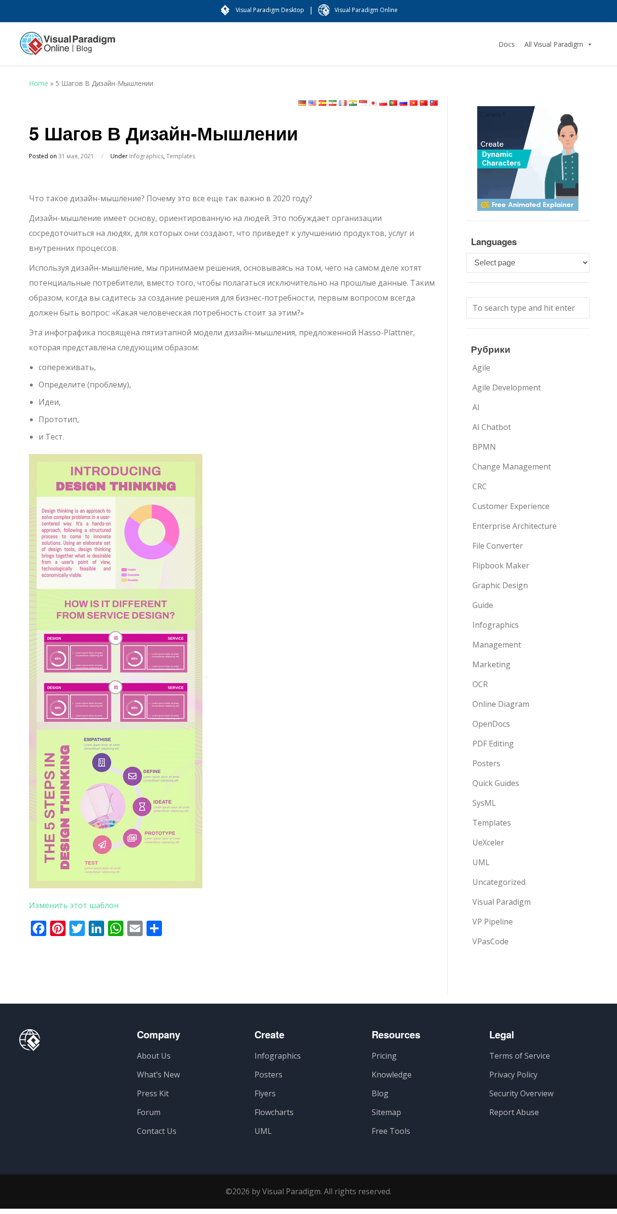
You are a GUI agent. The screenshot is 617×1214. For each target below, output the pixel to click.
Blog (380, 1093)
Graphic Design (500, 585)
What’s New (158, 1074)
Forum (149, 1112)
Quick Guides (495, 783)
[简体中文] (424, 103)
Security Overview (521, 1093)
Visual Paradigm (501, 902)
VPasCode (490, 941)
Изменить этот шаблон (74, 905)
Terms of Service (519, 1055)
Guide (482, 605)
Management (496, 644)
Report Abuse (514, 1112)
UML (481, 862)
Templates (180, 156)
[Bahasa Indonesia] (363, 103)
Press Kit (153, 1093)
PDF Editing (493, 743)
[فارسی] (332, 103)
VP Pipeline (492, 921)
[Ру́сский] (403, 103)
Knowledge (392, 1074)
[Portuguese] (393, 103)
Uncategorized (498, 882)
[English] (312, 103)
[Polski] (383, 103)
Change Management (511, 466)
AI (476, 407)
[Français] (343, 103)
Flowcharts (274, 1112)
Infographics (146, 156)
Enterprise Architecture (514, 526)
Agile (481, 367)
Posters (486, 763)
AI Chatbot (491, 427)
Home (38, 83)
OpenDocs (491, 723)
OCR (480, 684)
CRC (479, 486)
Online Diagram (500, 704)
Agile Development (506, 387)
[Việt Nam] (413, 103)
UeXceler (488, 842)
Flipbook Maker (500, 565)
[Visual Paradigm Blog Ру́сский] (67, 48)
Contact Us (156, 1131)
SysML (484, 803)
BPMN (484, 446)
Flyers (265, 1093)
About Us (154, 1055)
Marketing (491, 664)
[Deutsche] (302, 103)
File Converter (497, 545)
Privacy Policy (513, 1074)
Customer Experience (511, 506)
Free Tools (391, 1131)
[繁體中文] (434, 103)
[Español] (322, 103)
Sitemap (386, 1112)
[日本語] (373, 103)
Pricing (384, 1055)
